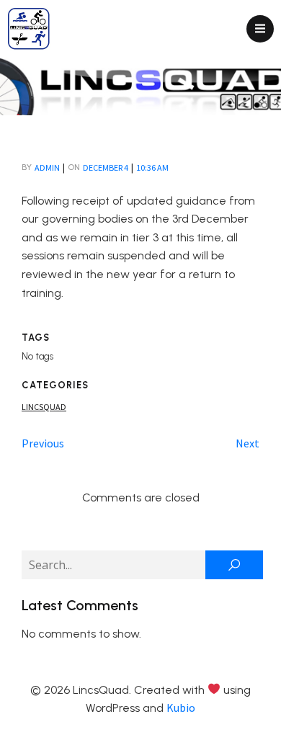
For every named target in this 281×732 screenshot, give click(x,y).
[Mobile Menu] (260, 29)
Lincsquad (44, 406)
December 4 (105, 167)
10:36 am (152, 167)
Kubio (180, 707)
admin (47, 167)
